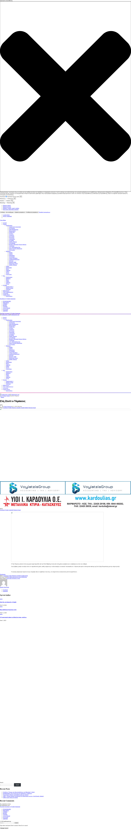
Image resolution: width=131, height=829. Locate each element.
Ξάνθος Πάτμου (13, 241)
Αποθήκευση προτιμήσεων (32, 212)
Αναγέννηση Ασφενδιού (15, 227)
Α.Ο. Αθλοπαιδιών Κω (14, 247)
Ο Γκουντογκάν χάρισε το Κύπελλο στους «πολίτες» (13, 617)
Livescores (5, 293)
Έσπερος (11, 260)
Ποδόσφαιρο (9, 225)
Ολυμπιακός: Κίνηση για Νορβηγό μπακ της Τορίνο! (15, 794)
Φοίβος (11, 252)
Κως (4, 275)
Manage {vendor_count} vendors (11, 208)
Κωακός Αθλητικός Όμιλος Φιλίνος (17, 244)
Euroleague (2, 574)
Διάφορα (8, 270)
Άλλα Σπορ (9, 274)
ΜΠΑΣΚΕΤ (6, 302)
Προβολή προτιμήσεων (20, 212)
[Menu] (0, 393)
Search (1, 782)
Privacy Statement (7, 216)
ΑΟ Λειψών (12, 250)
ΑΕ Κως (11, 233)
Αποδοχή (3, 212)
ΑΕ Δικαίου (12, 256)
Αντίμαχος (11, 235)
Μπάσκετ (8, 251)
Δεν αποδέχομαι (9, 212)
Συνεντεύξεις (9, 296)
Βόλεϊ (7, 269)
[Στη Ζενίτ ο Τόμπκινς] (65, 444)
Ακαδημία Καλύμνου (14, 259)
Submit (16, 822)
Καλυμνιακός (12, 231)
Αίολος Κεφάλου (13, 258)
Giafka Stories (6, 294)
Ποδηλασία (9, 267)
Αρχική (5, 222)
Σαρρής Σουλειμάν (7, 406)
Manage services (7, 206)
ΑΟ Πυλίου (12, 228)
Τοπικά (4, 224)
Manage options (7, 205)
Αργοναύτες (12, 239)
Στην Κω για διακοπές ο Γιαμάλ (8, 602)
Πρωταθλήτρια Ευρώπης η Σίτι (8, 609)
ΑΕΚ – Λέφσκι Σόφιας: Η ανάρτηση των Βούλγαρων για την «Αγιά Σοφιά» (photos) (23, 796)
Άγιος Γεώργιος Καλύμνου (15, 248)
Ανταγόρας (11, 246)
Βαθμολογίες (6, 290)
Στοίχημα (8, 289)
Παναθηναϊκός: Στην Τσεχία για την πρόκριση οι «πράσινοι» (17, 793)
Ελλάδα (5, 285)
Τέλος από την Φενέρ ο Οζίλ (13, 578)
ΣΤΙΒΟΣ (5, 304)
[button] (65, 96)
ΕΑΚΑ (11, 254)
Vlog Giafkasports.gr (8, 292)
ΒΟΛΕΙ (5, 305)
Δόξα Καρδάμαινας (13, 229)
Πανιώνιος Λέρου (13, 263)
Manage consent (4, 828)
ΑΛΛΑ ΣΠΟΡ (6, 308)
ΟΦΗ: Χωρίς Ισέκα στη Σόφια (10, 797)
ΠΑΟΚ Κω (12, 232)
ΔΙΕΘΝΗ (5, 310)
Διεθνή (2, 397)
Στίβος (7, 266)
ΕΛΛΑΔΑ (5, 309)
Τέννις (7, 273)
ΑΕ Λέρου (11, 236)
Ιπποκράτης (12, 255)
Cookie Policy (6, 215)
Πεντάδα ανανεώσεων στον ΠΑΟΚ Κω (17, 577)
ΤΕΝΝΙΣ (5, 306)
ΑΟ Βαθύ (11, 240)
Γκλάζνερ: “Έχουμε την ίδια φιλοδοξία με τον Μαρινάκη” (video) (19, 792)
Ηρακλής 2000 (12, 262)
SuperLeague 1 (9, 286)
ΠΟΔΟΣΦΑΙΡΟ (7, 301)
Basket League (9, 288)
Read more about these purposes (10, 209)
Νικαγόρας (11, 237)
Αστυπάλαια (12, 243)
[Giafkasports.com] (9, 314)
